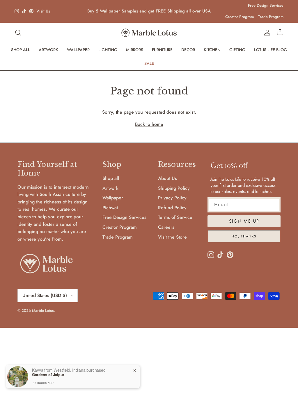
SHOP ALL (20, 50)
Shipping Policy (174, 188)
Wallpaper (112, 197)
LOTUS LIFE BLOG (270, 50)
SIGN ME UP (244, 221)
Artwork (110, 188)
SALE (149, 63)
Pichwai (110, 207)
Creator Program (239, 16)
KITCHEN (212, 50)
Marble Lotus (43, 310)
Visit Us (43, 11)
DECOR (188, 50)
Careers (166, 227)
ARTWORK (48, 50)
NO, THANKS (243, 236)
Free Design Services (265, 5)
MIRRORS (134, 50)
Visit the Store (172, 237)
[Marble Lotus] (149, 32)
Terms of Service (175, 217)
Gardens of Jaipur (48, 374)
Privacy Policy (172, 197)
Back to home (149, 124)
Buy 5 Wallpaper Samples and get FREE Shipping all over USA (149, 11)
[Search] (18, 32)
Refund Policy (172, 207)
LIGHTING (107, 50)
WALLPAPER (78, 50)
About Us (167, 178)
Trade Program (270, 16)
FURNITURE (162, 50)
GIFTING (237, 50)
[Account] (266, 32)
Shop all (110, 178)
